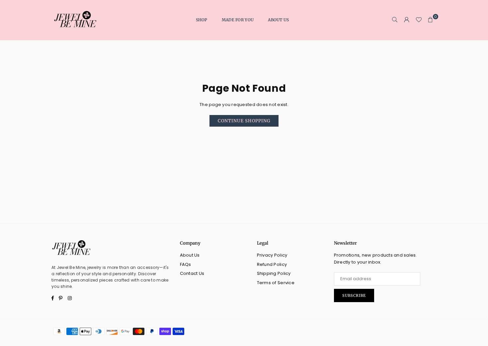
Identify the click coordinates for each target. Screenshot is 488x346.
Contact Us (192, 273)
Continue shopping (244, 121)
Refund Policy (272, 264)
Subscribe (354, 295)
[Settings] (407, 20)
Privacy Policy (272, 255)
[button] (431, 20)
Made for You (238, 19)
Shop (201, 19)
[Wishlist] (419, 20)
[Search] (395, 20)
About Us (278, 19)
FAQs (185, 264)
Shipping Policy (274, 273)
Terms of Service (275, 283)
